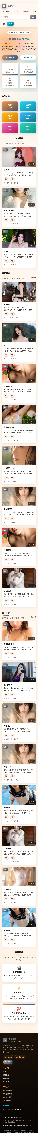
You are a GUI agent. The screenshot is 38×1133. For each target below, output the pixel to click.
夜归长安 (7, 591)
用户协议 (9, 1100)
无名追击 (7, 725)
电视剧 (26, 11)
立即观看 (11, 57)
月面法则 (7, 848)
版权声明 (9, 1094)
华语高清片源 (18, 1126)
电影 (16, 11)
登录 (4, 24)
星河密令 (7, 930)
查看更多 (33, 278)
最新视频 (6, 1078)
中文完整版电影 (7, 1126)
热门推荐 (6, 1081)
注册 (10, 24)
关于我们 (9, 1097)
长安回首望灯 (9, 210)
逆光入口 (7, 766)
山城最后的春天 (10, 427)
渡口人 (6, 345)
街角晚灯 (7, 304)
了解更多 (27, 57)
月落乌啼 (7, 550)
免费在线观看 (27, 1126)
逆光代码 (7, 807)
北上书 (6, 169)
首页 (7, 11)
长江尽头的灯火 (10, 468)
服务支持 (9, 1091)
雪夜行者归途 (9, 644)
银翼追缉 (7, 889)
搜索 (33, 17)
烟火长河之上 (9, 509)
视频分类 (6, 1075)
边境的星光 (8, 685)
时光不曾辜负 (9, 386)
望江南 (6, 251)
